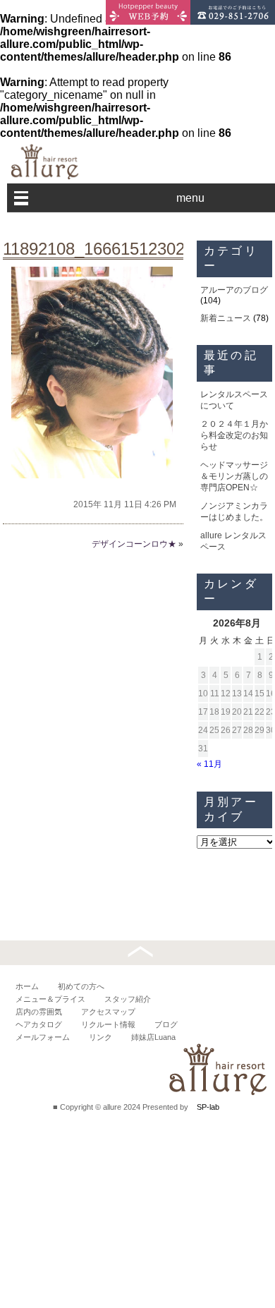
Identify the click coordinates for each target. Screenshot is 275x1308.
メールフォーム (43, 1037)
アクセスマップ (108, 1011)
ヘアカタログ (39, 1024)
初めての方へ (81, 986)
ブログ (166, 1024)
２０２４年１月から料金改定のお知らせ (234, 435)
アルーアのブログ (234, 290)
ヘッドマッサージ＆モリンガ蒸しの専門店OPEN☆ (234, 476)
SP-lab (208, 1107)
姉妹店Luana (153, 1037)
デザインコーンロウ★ (134, 544)
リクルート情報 (108, 1024)
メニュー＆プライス (50, 999)
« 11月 (209, 764)
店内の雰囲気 (39, 1011)
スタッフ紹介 (127, 999)
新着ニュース (225, 318)
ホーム (27, 986)
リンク (100, 1037)
